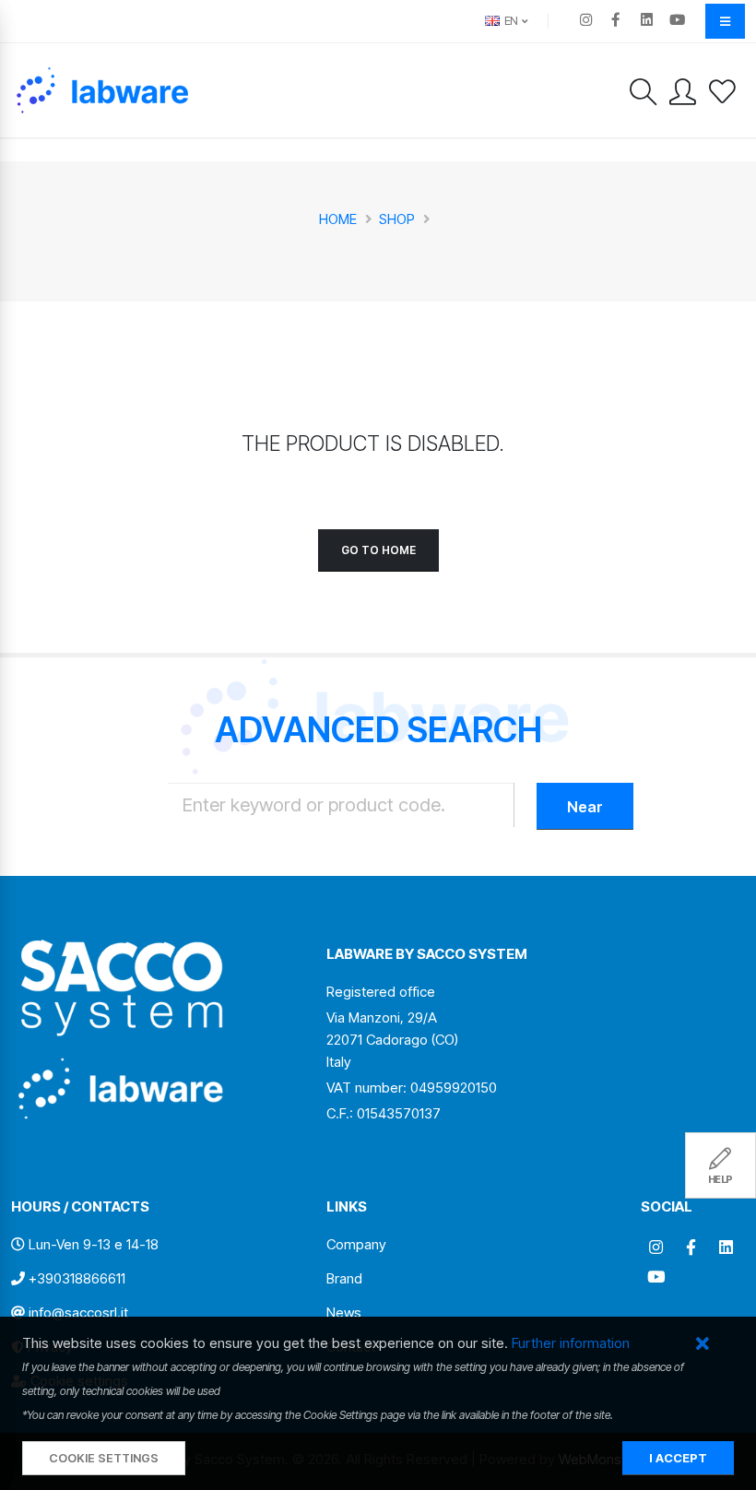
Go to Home (378, 550)
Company (356, 1244)
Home (338, 219)
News (343, 1312)
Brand (344, 1278)
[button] (702, 1344)
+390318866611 (77, 1278)
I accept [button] (678, 1458)
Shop (397, 219)
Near (585, 807)
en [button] (510, 21)
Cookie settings (104, 1458)
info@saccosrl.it (78, 1312)
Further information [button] (571, 1343)
